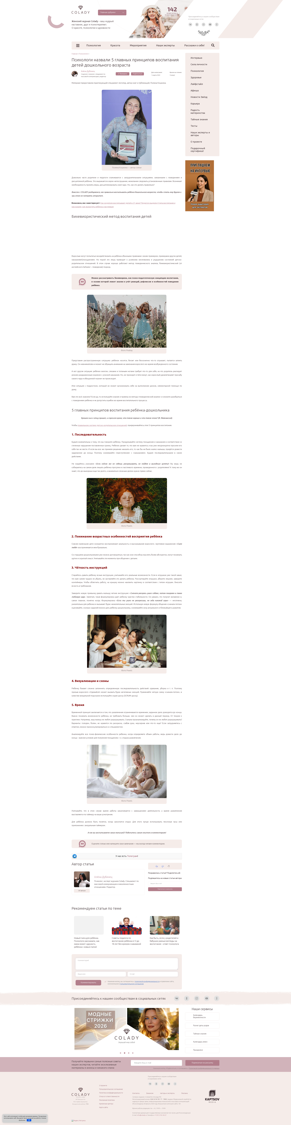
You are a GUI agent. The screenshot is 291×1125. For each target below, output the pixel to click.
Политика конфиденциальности (111, 1093)
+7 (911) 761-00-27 (160, 1115)
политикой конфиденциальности (147, 981)
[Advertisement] (127, 238)
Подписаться (137, 74)
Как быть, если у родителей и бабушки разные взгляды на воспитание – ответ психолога (164, 941)
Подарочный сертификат (198, 149)
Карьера (195, 103)
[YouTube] (210, 24)
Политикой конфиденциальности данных (204, 1068)
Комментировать (88, 982)
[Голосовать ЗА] (156, 866)
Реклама (184, 1093)
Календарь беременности (199, 1016)
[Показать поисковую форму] (212, 45)
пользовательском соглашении (132, 984)
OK (29, 1120)
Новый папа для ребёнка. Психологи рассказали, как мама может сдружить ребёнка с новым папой (86, 942)
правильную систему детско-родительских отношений (102, 425)
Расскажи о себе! (194, 45)
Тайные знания (199, 119)
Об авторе (82, 890)
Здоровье (196, 77)
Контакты (136, 1093)
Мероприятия (138, 45)
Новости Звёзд (199, 97)
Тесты (194, 126)
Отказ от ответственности (109, 1096)
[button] (120, 1053)
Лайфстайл (197, 84)
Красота (115, 45)
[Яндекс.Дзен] (217, 24)
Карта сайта (103, 1107)
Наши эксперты (165, 45)
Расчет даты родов (201, 1025)
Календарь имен (200, 1042)
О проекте (196, 141)
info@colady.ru (142, 1115)
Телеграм (132, 856)
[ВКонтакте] (190, 24)
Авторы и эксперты (167, 1093)
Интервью (196, 58)
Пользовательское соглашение (111, 1089)
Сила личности (199, 64)
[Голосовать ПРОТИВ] (162, 866)
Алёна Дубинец (88, 71)
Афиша (195, 90)
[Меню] (78, 45)
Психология (93, 45)
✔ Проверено (122, 74)
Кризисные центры (106, 1104)
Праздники (198, 1050)
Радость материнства (198, 111)
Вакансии (149, 1093)
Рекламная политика (107, 1100)
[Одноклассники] (197, 24)
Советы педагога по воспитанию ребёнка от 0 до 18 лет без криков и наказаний (126, 941)
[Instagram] (203, 24)
